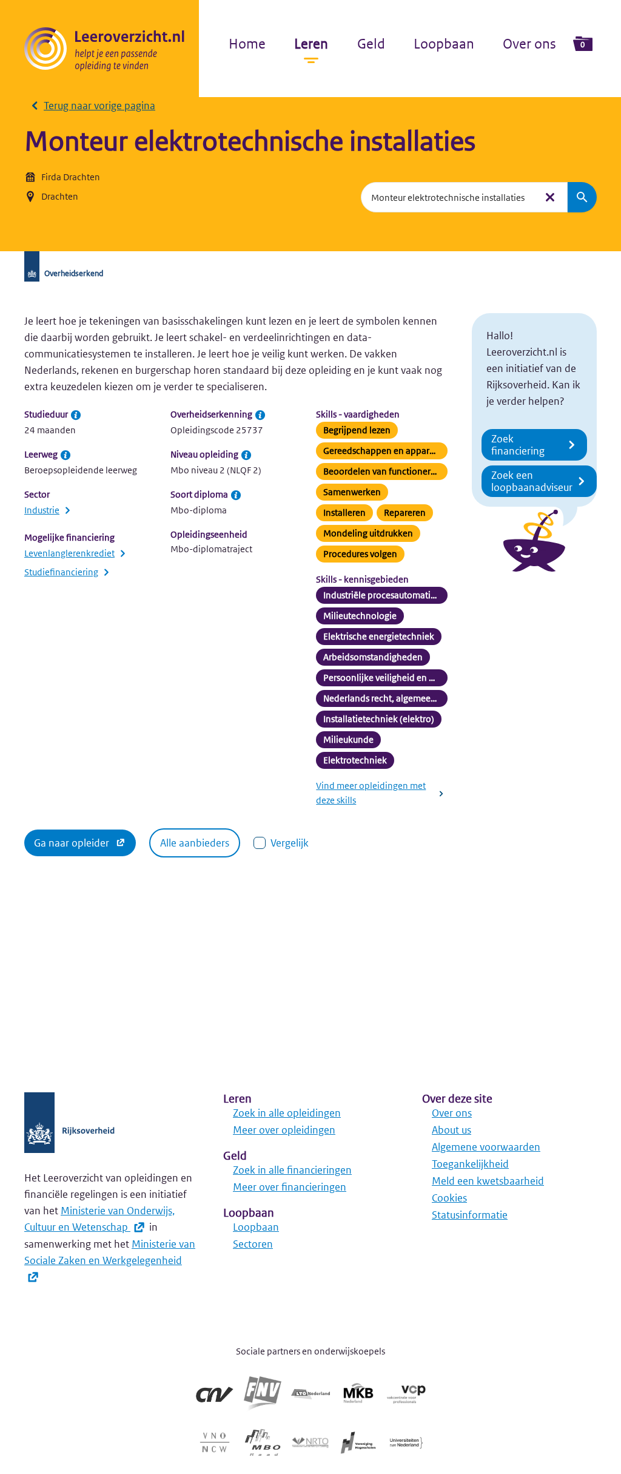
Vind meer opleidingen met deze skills (371, 793)
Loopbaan (444, 44)
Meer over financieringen (289, 1187)
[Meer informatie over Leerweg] (65, 455)
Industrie (41, 510)
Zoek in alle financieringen (292, 1170)
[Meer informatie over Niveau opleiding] (246, 455)
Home (247, 44)
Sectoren (253, 1244)
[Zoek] (582, 197)
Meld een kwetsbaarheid (488, 1181)
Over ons (529, 44)
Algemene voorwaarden (486, 1147)
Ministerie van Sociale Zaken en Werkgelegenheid (109, 1252)
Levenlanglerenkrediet (69, 553)
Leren (311, 44)
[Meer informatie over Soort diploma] (236, 495)
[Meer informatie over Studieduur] (76, 415)
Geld (371, 44)
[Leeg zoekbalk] (550, 197)
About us (451, 1130)
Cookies (449, 1198)
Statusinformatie (470, 1215)
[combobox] (448, 197)
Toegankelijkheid (470, 1164)
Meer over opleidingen (284, 1130)
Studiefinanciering (61, 572)
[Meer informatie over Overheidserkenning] (260, 415)
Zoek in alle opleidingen (287, 1113)
